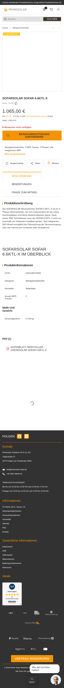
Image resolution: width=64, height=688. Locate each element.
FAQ (4, 528)
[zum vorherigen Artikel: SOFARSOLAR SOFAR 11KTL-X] (53, 27)
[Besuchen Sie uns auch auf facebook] (19, 436)
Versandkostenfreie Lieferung (37, 116)
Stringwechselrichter (20, 28)
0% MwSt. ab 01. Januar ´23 (13, 507)
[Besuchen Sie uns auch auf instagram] (26, 436)
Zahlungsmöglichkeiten (11, 511)
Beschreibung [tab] (22, 176)
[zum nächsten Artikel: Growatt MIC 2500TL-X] (59, 27)
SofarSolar (31, 288)
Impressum (6, 567)
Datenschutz (7, 547)
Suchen (52, 19)
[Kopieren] (16, 103)
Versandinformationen (11, 515)
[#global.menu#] (58, 9)
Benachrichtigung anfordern (34, 135)
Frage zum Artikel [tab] (24, 192)
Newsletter (6, 519)
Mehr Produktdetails (15, 154)
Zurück (5, 28)
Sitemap (5, 524)
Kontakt (5, 532)
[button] (59, 429)
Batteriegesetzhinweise (11, 563)
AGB (4, 551)
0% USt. (9, 116)
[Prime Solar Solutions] (15, 9)
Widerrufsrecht (8, 559)
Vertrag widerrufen (32, 658)
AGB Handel (7, 555)
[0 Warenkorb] (51, 9)
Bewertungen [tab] (21, 184)
